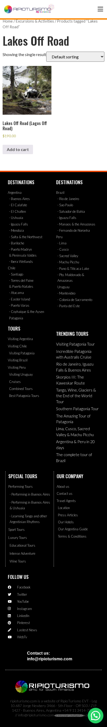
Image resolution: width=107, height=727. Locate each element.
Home (8, 21)
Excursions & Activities (35, 21)
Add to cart (18, 149)
